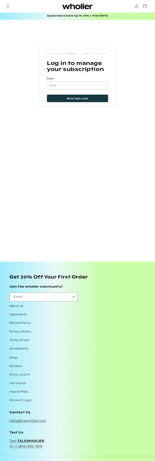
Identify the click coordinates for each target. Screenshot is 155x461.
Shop (13, 357)
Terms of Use (19, 340)
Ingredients (18, 314)
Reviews (15, 366)
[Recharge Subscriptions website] (77, 53)
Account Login (20, 400)
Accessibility (19, 348)
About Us (16, 306)
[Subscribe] (73, 297)
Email (50, 78)
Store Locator (19, 374)
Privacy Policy (20, 331)
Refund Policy (20, 323)
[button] (8, 6)
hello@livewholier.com (27, 420)
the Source (17, 383)
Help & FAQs (18, 392)
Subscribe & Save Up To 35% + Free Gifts (77, 16)
